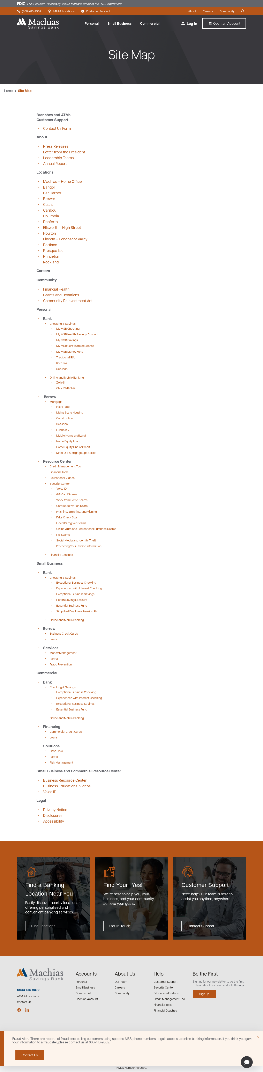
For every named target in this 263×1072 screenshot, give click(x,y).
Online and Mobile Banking (67, 377)
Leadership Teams (58, 157)
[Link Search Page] (243, 11)
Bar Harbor (52, 192)
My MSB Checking (68, 328)
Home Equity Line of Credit (73, 447)
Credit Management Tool (66, 466)
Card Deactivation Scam (72, 506)
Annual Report (55, 163)
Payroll (54, 658)
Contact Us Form (57, 128)
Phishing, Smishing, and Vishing (76, 511)
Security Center (60, 483)
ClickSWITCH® (65, 388)
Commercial (149, 23)
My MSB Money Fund (69, 351)
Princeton (51, 256)
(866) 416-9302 (29, 11)
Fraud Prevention (61, 664)
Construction (64, 418)
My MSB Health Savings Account (77, 334)
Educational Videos (62, 478)
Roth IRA (61, 363)
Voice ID (61, 488)
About (192, 11)
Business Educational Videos (67, 785)
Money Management (63, 653)
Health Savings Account (71, 599)
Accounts (86, 973)
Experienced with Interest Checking (79, 588)
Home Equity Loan (68, 441)
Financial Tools (59, 472)
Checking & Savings (63, 323)
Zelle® (60, 382)
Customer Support (95, 11)
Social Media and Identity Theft (76, 540)
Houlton (49, 233)
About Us (125, 973)
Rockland (51, 262)
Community (227, 11)
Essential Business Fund (71, 605)
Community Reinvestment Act (67, 300)
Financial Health (56, 289)
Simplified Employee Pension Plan (77, 611)
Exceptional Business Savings (75, 594)
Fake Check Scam (67, 517)
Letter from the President (64, 152)
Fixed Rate (63, 406)
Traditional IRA (65, 357)
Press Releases (55, 146)
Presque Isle (53, 250)
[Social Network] (19, 1010)
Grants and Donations (61, 294)
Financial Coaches (61, 554)
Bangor (49, 187)
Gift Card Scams (66, 494)
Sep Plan (62, 369)
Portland (50, 244)
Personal (92, 23)
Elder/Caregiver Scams (71, 523)
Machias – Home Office (62, 181)
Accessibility (53, 821)
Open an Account (87, 999)
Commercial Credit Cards (66, 731)
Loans (54, 639)
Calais (48, 204)
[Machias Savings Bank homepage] (38, 23)
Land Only (62, 429)
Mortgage (56, 401)
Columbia (51, 215)
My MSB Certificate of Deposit (75, 346)
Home (8, 90)
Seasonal (62, 424)
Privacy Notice (55, 809)
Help (159, 973)
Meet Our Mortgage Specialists (76, 452)
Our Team (121, 981)
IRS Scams (63, 534)
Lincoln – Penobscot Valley (65, 238)
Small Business (119, 23)
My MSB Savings (67, 340)
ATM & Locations (61, 11)
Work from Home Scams (72, 500)
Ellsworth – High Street (62, 227)
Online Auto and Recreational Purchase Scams (86, 529)
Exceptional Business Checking (76, 582)
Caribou (49, 210)
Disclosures (52, 815)
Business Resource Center (65, 780)
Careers (208, 11)
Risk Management (61, 762)
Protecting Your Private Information (79, 546)
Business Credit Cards (64, 633)
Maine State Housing (69, 412)
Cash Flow (56, 751)
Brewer (49, 198)
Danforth (50, 221)
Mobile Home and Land (71, 435)
